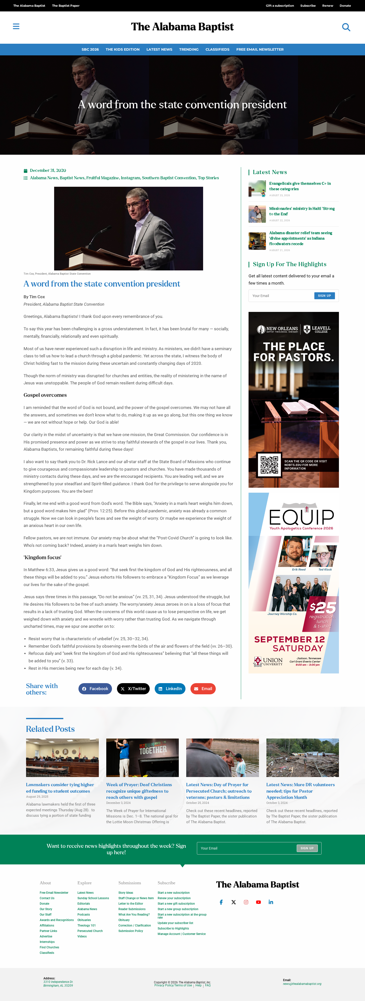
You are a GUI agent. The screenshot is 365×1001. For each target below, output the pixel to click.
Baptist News (72, 178)
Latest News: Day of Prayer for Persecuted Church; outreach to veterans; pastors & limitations (219, 791)
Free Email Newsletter (260, 49)
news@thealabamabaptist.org (302, 984)
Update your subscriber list (175, 923)
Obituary (124, 920)
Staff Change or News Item (136, 898)
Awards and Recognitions (57, 920)
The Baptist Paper (65, 5)
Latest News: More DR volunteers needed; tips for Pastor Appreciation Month (300, 791)
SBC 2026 (90, 49)
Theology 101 (86, 925)
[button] (346, 27)
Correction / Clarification (134, 925)
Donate (44, 903)
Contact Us (47, 898)
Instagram (130, 178)
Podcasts (83, 914)
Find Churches (49, 947)
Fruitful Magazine (102, 178)
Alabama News (44, 178)
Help (198, 985)
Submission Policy (130, 931)
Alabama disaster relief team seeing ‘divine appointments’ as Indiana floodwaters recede (300, 238)
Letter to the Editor (130, 903)
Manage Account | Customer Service (182, 934)
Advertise (46, 936)
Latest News (159, 49)
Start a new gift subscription (176, 903)
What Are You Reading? (134, 914)
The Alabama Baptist (29, 5)
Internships (47, 942)
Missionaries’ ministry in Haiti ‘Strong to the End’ (302, 211)
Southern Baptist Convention (169, 178)
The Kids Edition (123, 49)
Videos (82, 936)
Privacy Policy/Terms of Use (173, 985)
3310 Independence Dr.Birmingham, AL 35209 (58, 983)
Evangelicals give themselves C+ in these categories (300, 186)
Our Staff (45, 914)
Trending (189, 49)
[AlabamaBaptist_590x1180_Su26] (294, 583)
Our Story (46, 909)
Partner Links (48, 931)
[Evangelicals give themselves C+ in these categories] (257, 189)
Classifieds (217, 49)
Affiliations (47, 925)
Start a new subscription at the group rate (182, 916)
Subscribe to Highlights (173, 928)
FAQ (208, 985)
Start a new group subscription (178, 909)
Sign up (324, 295)
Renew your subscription (174, 898)
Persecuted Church (90, 931)
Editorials (83, 903)
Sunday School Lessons (93, 898)
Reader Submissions (132, 909)
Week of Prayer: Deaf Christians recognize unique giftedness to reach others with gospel (139, 791)
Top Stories (208, 178)
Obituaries (84, 920)
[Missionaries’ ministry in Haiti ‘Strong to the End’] (257, 214)
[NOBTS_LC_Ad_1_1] (294, 400)
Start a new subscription (174, 892)
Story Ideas (125, 892)
